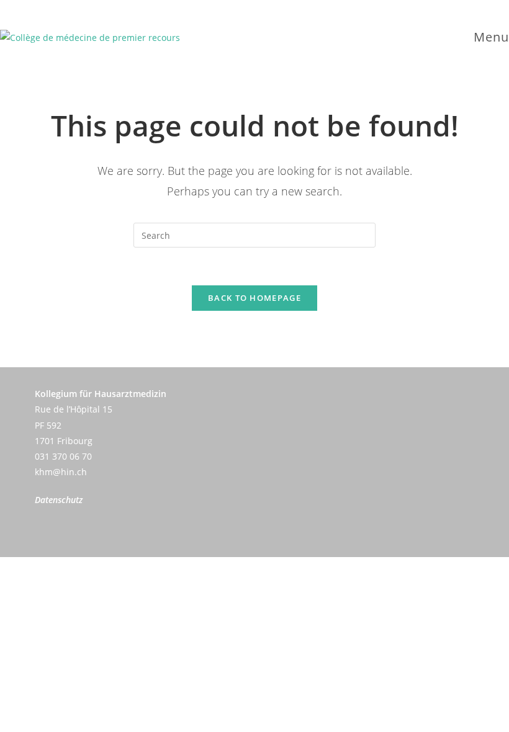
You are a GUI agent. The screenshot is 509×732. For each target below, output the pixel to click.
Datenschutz (59, 500)
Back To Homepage (254, 297)
